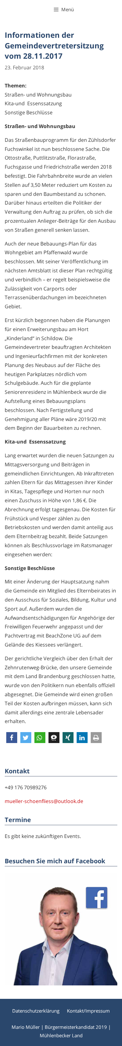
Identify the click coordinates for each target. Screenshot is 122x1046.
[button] (11, 737)
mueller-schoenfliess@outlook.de (44, 801)
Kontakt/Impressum (88, 1011)
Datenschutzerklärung (35, 1011)
